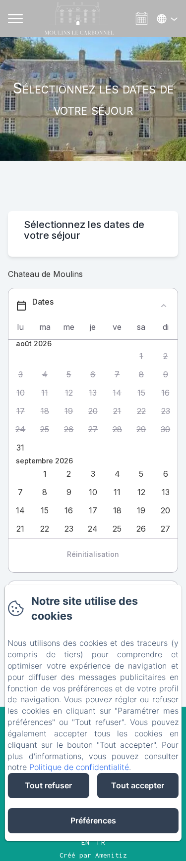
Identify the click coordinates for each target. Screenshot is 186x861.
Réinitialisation (93, 554)
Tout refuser (48, 785)
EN (85, 842)
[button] (141, 356)
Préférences (93, 820)
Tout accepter (137, 785)
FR (101, 842)
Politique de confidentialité (79, 767)
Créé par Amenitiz (93, 855)
